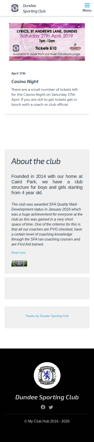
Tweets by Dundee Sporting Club (47, 316)
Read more (18, 252)
